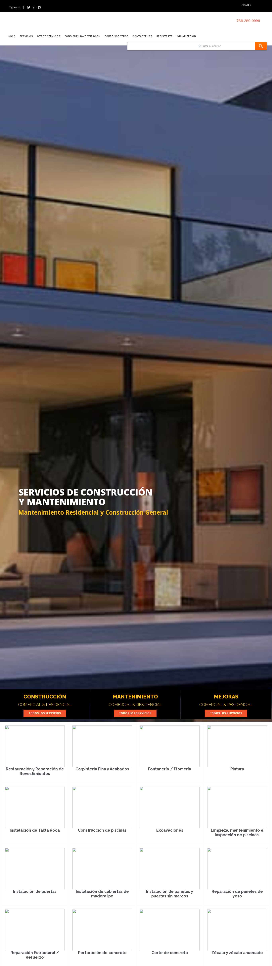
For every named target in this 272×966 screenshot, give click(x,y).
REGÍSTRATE (165, 36)
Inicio (11, 36)
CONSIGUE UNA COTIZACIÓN (83, 36)
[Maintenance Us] (46, 22)
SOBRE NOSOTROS (117, 36)
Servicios (26, 36)
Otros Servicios (48, 36)
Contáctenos (142, 36)
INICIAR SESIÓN (186, 36)
